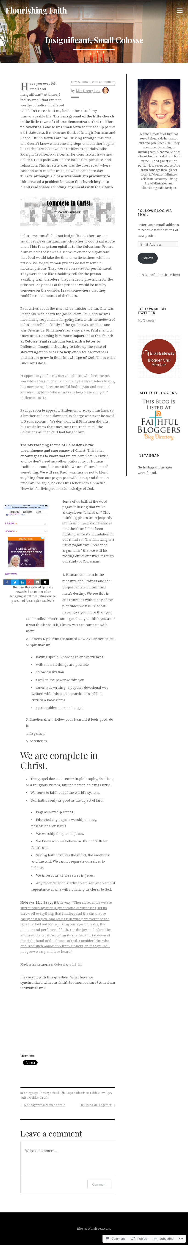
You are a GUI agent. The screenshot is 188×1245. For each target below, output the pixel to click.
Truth (44, 1097)
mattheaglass (88, 90)
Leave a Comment (102, 82)
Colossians (81, 1093)
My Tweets (146, 320)
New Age (104, 1093)
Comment (99, 1184)
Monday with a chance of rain (44, 1105)
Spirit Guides (29, 1097)
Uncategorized (49, 1093)
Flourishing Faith (36, 10)
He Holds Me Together (96, 1105)
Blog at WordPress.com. (94, 1228)
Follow (148, 258)
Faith (93, 1093)
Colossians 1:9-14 (67, 964)
